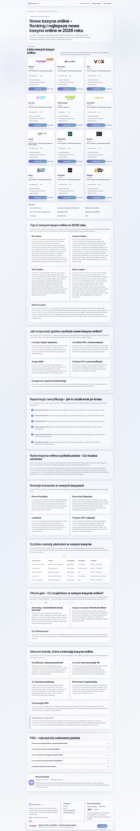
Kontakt (65, 806)
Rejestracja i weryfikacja (92, 208)
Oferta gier (33, 216)
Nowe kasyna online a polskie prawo (40, 212)
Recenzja (50, 89)
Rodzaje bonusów (62, 212)
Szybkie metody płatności (92, 212)
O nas (65, 808)
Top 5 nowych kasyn (35, 208)
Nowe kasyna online (85, 3)
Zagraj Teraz (37, 89)
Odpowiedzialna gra (69, 812)
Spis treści (70, 204)
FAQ (86, 216)
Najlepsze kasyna (96, 3)
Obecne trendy (61, 216)
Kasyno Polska (107, 3)
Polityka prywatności (69, 810)
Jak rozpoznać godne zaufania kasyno (68, 208)
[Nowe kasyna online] (34, 3)
